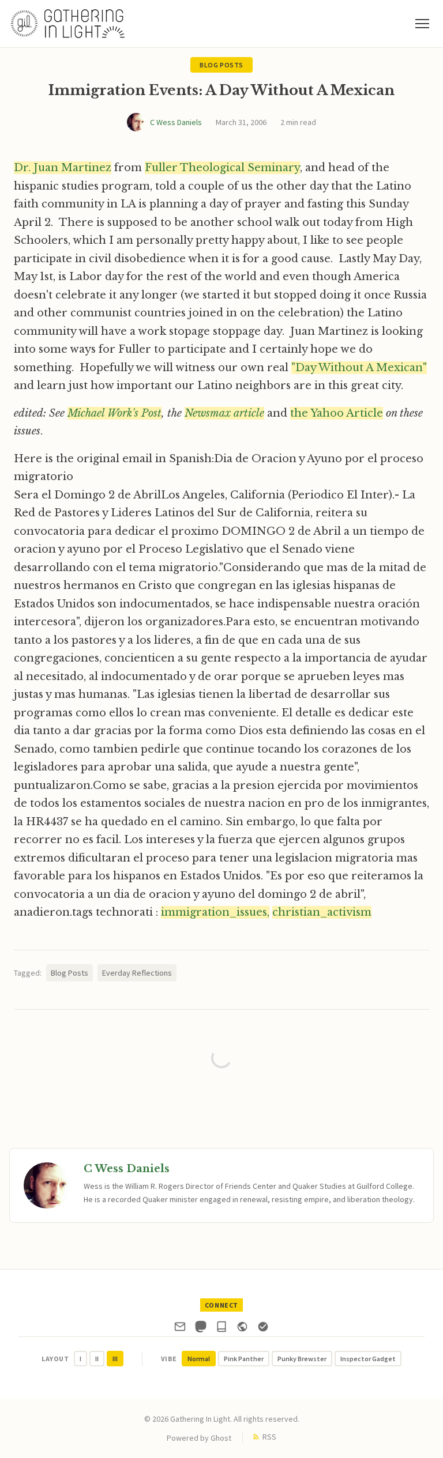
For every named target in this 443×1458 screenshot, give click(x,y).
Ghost (221, 1438)
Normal (198, 1358)
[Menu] (422, 23)
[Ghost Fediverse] (242, 1329)
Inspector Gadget (368, 1358)
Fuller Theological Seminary (222, 167)
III (115, 1358)
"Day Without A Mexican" (359, 367)
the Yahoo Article (336, 413)
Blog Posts (221, 65)
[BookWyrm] (221, 1329)
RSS (269, 1436)
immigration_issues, (215, 912)
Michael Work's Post (114, 413)
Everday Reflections (137, 973)
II (97, 1358)
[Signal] (263, 1329)
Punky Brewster (301, 1358)
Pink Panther (244, 1358)
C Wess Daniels (176, 122)
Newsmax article (224, 413)
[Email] (180, 1329)
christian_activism (321, 912)
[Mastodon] (201, 1329)
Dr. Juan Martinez (62, 167)
